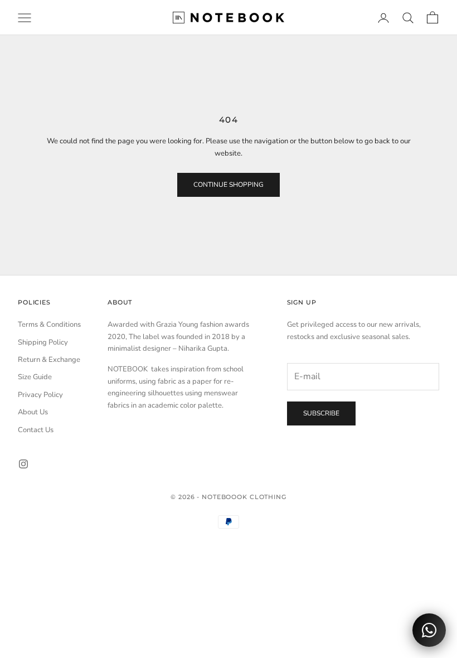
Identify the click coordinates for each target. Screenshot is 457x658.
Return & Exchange (49, 360)
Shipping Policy (43, 342)
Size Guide (35, 377)
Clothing (268, 497)
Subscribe (321, 413)
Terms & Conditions (49, 325)
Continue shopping (228, 184)
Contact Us (36, 430)
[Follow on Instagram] (23, 464)
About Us (33, 412)
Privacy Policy (40, 395)
